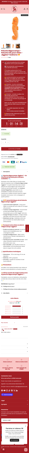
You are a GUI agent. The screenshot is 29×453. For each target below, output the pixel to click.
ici (20, 381)
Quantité (3, 139)
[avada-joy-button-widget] (3, 449)
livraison (12, 286)
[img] (4, 327)
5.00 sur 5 (18, 301)
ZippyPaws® (11, 284)
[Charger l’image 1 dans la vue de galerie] (14, 28)
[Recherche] (5, 9)
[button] (4, 57)
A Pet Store (6, 446)
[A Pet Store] (14, 9)
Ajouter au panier (14, 149)
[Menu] (1, 9)
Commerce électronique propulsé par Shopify (13, 447)
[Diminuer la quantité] (2, 142)
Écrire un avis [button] (14, 317)
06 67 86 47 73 (20, 384)
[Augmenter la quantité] (8, 142)
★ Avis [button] (27, 228)
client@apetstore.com (21, 386)
